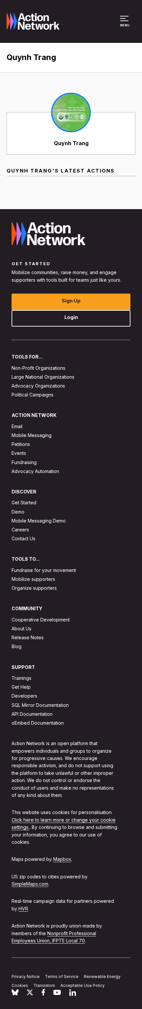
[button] (125, 24)
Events (19, 453)
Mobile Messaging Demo (39, 520)
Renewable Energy (102, 976)
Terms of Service (62, 976)
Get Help (21, 687)
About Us (21, 628)
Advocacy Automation (35, 471)
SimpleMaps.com (30, 884)
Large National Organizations (43, 377)
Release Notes (28, 637)
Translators (44, 985)
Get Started (24, 502)
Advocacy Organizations (38, 386)
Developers (24, 696)
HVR (23, 908)
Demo (18, 512)
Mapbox (62, 859)
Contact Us (23, 538)
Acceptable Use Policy (82, 985)
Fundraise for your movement (44, 570)
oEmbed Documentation (38, 723)
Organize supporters (34, 588)
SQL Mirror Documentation (40, 705)
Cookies (20, 985)
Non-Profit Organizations (38, 368)
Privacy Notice (26, 976)
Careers (20, 529)
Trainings (21, 678)
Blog (16, 646)
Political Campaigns (32, 394)
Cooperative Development (41, 619)
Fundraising (24, 462)
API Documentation (32, 714)
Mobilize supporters (33, 579)
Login (71, 317)
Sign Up (71, 300)
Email (17, 426)
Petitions (21, 444)
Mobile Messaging (32, 435)
